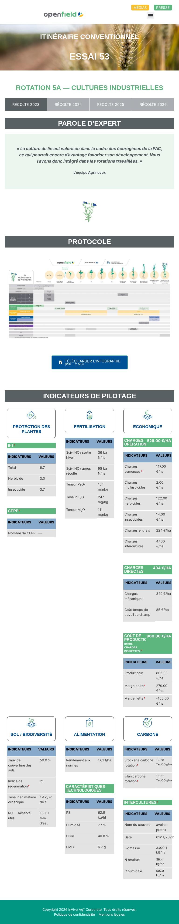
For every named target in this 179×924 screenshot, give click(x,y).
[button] (150, 15)
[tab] (26, 104)
